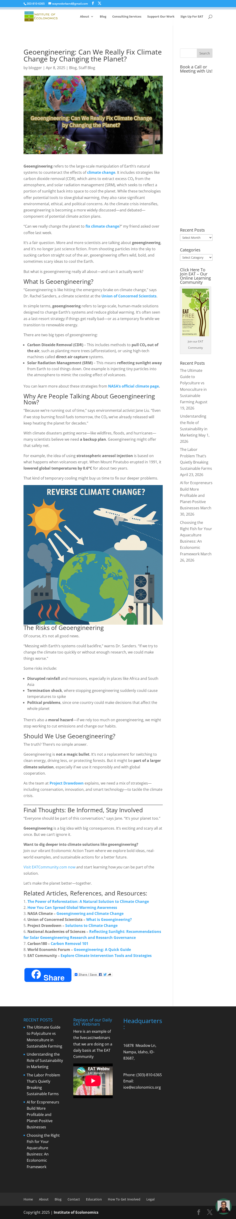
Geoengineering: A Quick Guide (102, 949)
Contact (74, 1199)
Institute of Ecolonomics (76, 1212)
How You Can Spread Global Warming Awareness (72, 907)
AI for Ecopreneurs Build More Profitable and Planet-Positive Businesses (196, 495)
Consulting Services (126, 16)
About (84, 16)
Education (94, 1199)
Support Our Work (160, 16)
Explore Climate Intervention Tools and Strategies (106, 955)
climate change (101, 172)
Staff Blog (87, 67)
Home (28, 1199)
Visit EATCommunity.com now (49, 867)
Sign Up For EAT (191, 16)
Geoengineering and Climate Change (90, 913)
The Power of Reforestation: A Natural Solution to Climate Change (88, 901)
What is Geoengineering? (109, 919)
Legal (150, 1199)
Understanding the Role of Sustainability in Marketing (45, 1060)
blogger (35, 67)
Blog (103, 16)
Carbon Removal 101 (69, 943)
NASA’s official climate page (133, 386)
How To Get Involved (124, 1199)
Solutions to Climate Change (91, 925)
